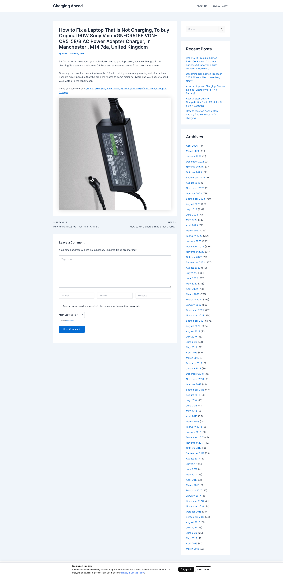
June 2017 (191, 469)
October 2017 (193, 448)
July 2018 (191, 400)
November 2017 (195, 442)
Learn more (203, 569)
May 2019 (191, 347)
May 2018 (191, 410)
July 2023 (191, 209)
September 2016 (195, 516)
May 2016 (191, 538)
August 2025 (193, 182)
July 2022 (191, 273)
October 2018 (193, 384)
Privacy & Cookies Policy (132, 572)
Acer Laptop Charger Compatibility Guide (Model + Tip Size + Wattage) (204, 102)
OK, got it (186, 569)
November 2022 (195, 251)
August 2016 (193, 522)
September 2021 (195, 320)
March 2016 (192, 548)
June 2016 (192, 532)
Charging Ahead (68, 6)
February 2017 (194, 490)
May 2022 (191, 283)
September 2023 (195, 198)
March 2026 (193, 151)
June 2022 (192, 278)
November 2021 (195, 315)
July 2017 (191, 463)
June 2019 (192, 341)
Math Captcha (66, 314)
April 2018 (191, 416)
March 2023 (193, 230)
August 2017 (193, 458)
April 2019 (191, 352)
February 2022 (194, 299)
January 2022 (193, 304)
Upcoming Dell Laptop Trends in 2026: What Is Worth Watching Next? (204, 77)
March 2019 (192, 357)
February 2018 (194, 426)
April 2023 (192, 225)
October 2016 (193, 511)
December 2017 (195, 437)
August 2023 (193, 204)
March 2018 (192, 421)
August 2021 (193, 326)
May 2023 (191, 219)
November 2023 (195, 188)
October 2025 (194, 172)
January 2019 (193, 368)
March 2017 (192, 485)
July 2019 (191, 336)
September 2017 (195, 453)
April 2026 (192, 145)
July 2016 (191, 527)
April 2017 (191, 479)
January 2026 (193, 156)
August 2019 (193, 331)
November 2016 (195, 506)
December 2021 (195, 310)
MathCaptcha (70, 320)
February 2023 (194, 235)
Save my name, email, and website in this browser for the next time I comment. (101, 306)
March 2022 (193, 294)
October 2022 (194, 257)
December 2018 (195, 373)
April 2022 (192, 288)
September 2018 (195, 389)
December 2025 (195, 161)
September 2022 (195, 262)
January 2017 (193, 495)
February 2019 (194, 363)
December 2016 (195, 501)
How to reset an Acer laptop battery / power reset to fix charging (202, 114)
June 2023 (192, 214)
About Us (202, 5)
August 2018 (193, 394)
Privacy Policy (220, 5)
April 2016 (191, 543)
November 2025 (195, 166)
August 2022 (193, 267)
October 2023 (194, 193)
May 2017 (191, 474)
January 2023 (193, 241)
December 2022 (195, 246)
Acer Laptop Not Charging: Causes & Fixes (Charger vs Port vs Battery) (205, 90)
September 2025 (195, 177)
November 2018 (195, 379)
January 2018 (193, 432)
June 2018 (192, 405)
